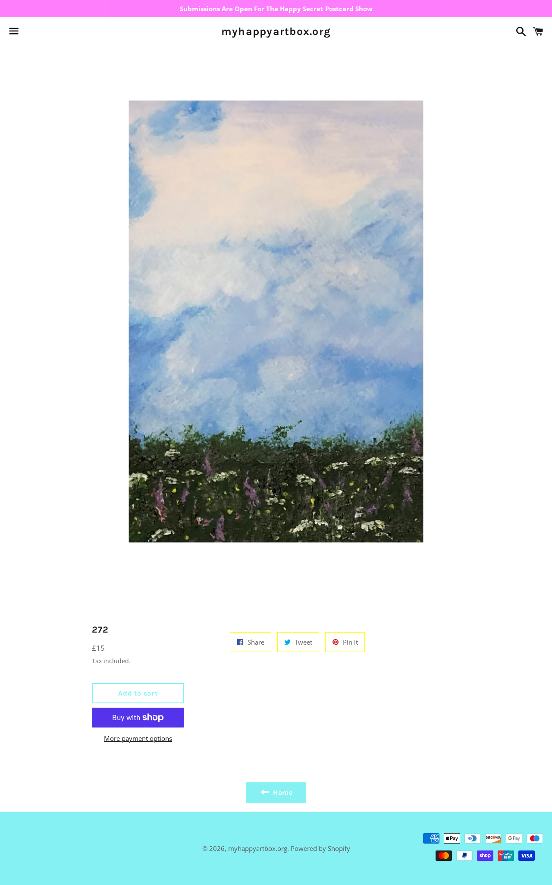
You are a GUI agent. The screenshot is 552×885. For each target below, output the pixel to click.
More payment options (138, 738)
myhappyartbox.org (276, 31)
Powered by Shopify (320, 848)
